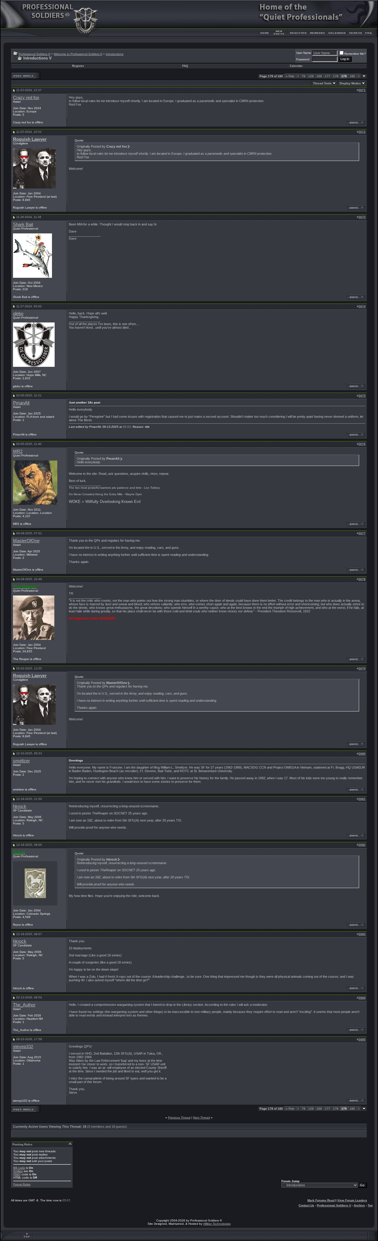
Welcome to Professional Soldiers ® (78, 54)
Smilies (18, 1171)
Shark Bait (23, 224)
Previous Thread (179, 1117)
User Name (303, 52)
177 (327, 76)
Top (370, 1205)
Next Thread (201, 1117)
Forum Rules (21, 1184)
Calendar (296, 65)
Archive (359, 1205)
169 (319, 76)
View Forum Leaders (352, 1200)
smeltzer (21, 761)
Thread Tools (322, 83)
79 (303, 76)
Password (302, 59)
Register (78, 65)
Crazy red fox (26, 97)
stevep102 (23, 1046)
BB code (19, 1167)
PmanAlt (21, 403)
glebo (18, 313)
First (290, 76)
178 (335, 76)
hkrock (19, 806)
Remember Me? (355, 53)
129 (311, 76)
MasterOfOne (26, 540)
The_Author (24, 1005)
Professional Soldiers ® (34, 54)
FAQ (185, 65)
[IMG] (17, 1174)
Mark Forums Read (321, 1200)
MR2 (17, 451)
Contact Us (306, 1205)
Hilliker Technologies (217, 1223)
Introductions (114, 54)
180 (352, 76)
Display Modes (350, 83)
